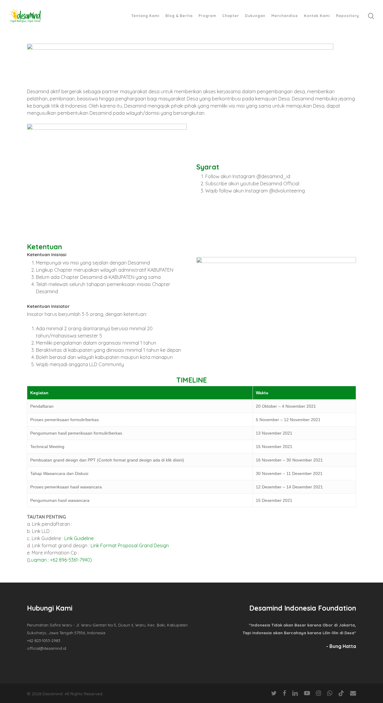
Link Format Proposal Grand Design (130, 545)
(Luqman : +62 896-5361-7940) (59, 560)
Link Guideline (79, 538)
